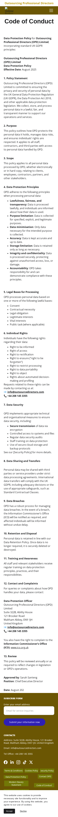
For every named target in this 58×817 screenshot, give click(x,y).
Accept (9, 811)
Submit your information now (24, 722)
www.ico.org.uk (19, 647)
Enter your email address (17, 704)
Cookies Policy (31, 770)
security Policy (47, 770)
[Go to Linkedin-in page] (12, 762)
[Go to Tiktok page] (25, 762)
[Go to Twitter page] (31, 762)
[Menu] (51, 10)
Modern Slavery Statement (16, 783)
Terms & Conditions (13, 770)
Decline (23, 811)
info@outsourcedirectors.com (25, 392)
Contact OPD (45, 776)
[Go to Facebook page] (6, 762)
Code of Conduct (44, 785)
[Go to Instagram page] (18, 762)
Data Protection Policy (16, 776)
